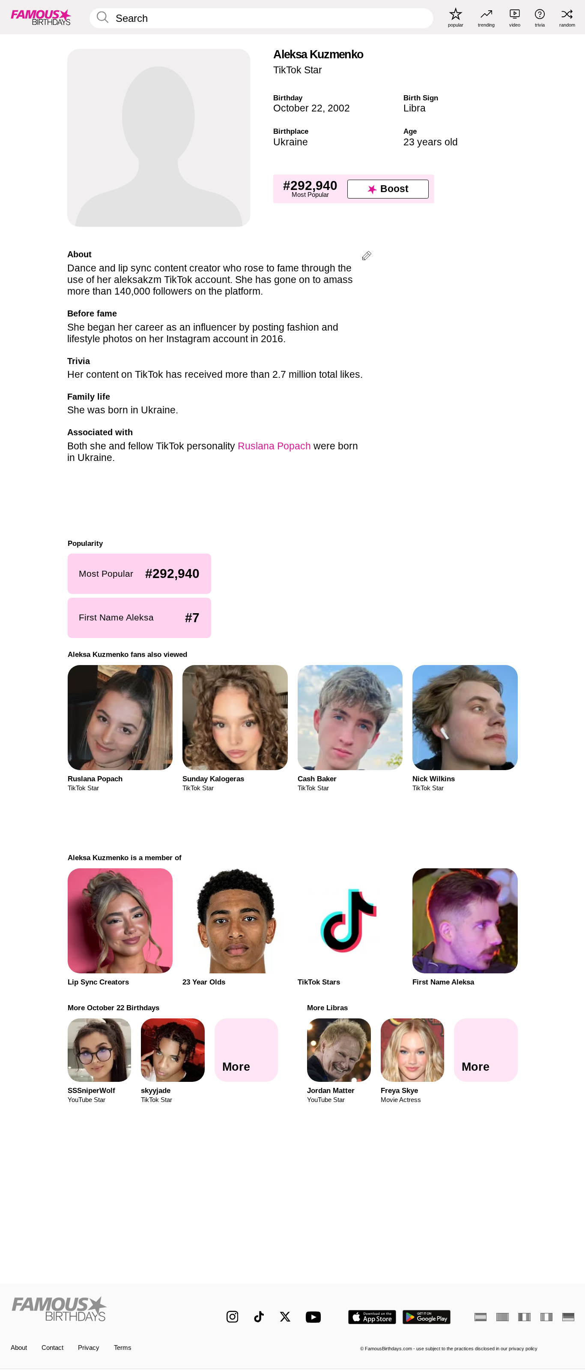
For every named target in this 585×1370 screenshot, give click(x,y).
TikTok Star (297, 69)
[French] (524, 1317)
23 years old (430, 142)
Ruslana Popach (274, 446)
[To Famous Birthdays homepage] (41, 17)
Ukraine (290, 142)
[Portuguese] (502, 1317)
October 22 (297, 108)
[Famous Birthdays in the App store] (372, 1317)
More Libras (327, 1007)
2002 (339, 108)
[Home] (102, 1310)
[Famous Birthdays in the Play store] (427, 1317)
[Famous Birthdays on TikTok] (259, 1317)
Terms (122, 1347)
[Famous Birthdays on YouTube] (315, 1317)
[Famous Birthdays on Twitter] (285, 1317)
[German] (568, 1317)
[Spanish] (481, 1317)
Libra (414, 108)
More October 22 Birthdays (113, 1007)
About (19, 1347)
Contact (52, 1347)
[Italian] (546, 1317)
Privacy (88, 1347)
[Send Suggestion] (367, 257)
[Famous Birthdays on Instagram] (233, 1317)
